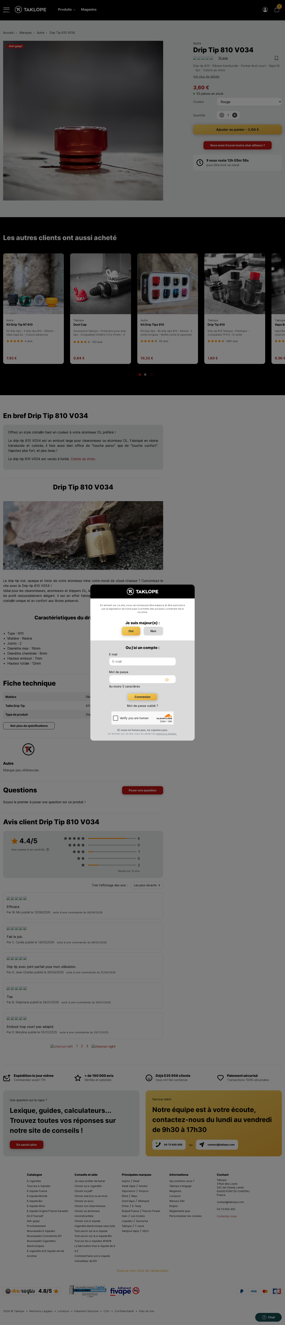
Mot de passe (118, 672)
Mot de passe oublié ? (142, 705)
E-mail (113, 654)
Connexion (142, 697)
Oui (131, 631)
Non (153, 631)
